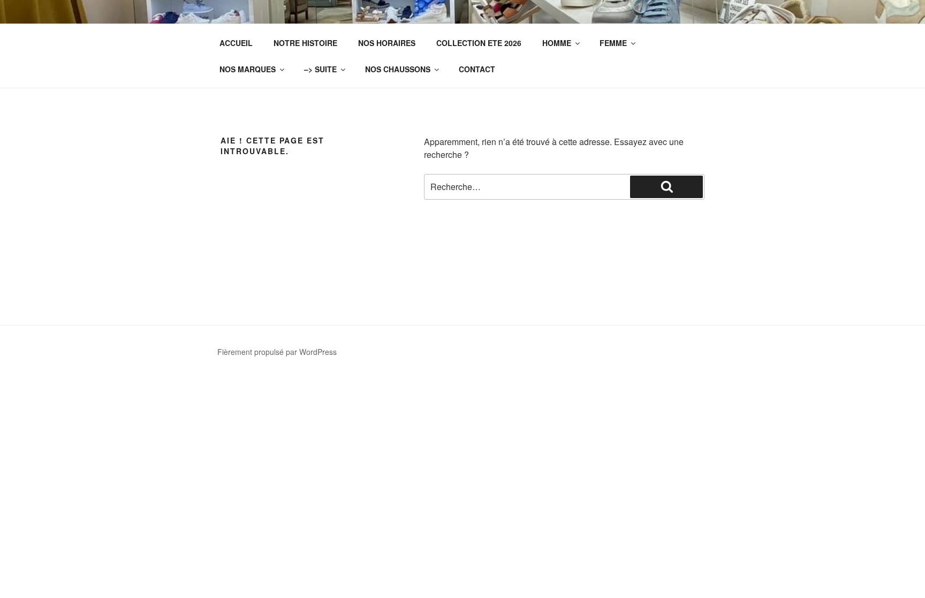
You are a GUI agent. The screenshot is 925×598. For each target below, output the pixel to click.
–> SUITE (320, 69)
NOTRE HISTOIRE (305, 42)
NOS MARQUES (247, 69)
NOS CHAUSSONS (397, 69)
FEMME (613, 42)
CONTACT (477, 69)
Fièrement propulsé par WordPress (277, 351)
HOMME (556, 42)
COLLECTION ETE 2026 (478, 42)
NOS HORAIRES (386, 42)
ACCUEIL (236, 42)
